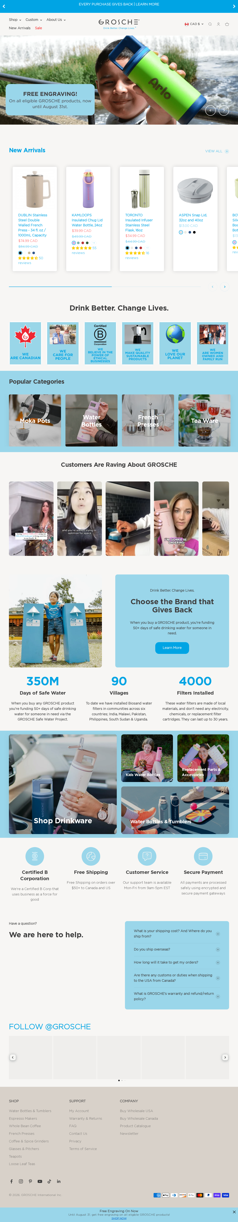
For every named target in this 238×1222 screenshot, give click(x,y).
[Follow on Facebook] (11, 1181)
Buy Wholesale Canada (139, 1118)
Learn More (172, 648)
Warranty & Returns (85, 1118)
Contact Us (78, 1134)
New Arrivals (19, 28)
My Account (79, 1111)
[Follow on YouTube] (39, 1181)
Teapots (15, 1156)
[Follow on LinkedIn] (58, 1181)
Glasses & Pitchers (24, 1149)
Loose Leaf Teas (22, 1164)
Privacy (75, 1141)
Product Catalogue (135, 1126)
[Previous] (4, 6)
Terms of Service (83, 1149)
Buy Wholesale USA (136, 1111)
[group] (119, 80)
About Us (54, 20)
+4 (93, 243)
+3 (147, 248)
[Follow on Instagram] (20, 1181)
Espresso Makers (23, 1118)
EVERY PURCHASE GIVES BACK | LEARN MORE (119, 4)
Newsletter (129, 1134)
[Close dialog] (234, 1212)
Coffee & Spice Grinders (29, 1141)
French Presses (21, 1134)
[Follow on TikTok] (49, 1181)
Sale (38, 28)
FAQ (72, 1126)
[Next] (234, 6)
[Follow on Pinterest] (30, 1181)
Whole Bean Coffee (25, 1126)
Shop (13, 20)
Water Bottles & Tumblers (30, 1111)
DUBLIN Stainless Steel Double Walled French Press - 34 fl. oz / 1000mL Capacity (32, 225)
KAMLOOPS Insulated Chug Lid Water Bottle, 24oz (87, 220)
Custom (32, 20)
